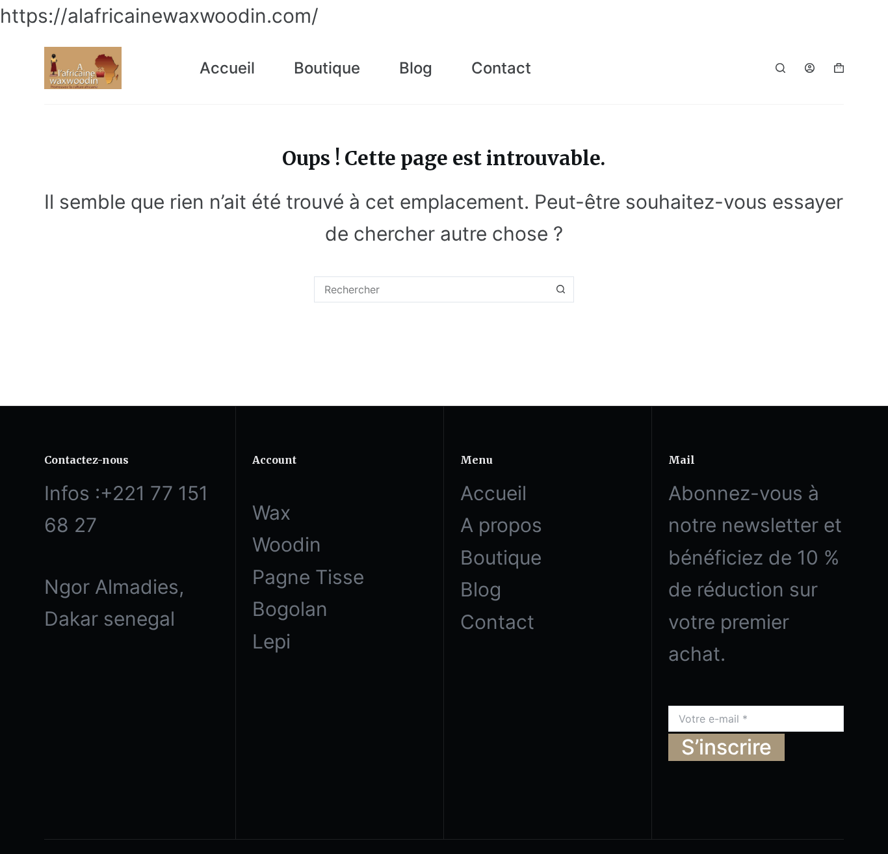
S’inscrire (726, 747)
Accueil (227, 68)
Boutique (327, 68)
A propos (501, 525)
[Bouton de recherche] (561, 289)
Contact (501, 68)
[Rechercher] (780, 68)
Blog (415, 68)
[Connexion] (810, 68)
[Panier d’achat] (839, 68)
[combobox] (432, 289)
